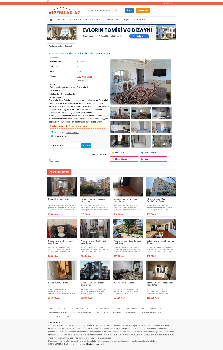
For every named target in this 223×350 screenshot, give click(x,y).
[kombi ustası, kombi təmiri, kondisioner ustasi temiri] (111, 1)
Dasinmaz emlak (56, 46)
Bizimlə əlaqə (170, 4)
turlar (69, 316)
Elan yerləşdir (142, 10)
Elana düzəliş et (122, 159)
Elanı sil (148, 159)
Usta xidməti (140, 19)
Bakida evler (54, 94)
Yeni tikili (61, 19)
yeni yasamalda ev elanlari (58, 312)
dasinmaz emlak (102, 312)
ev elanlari (62, 308)
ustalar (51, 308)
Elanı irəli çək (150, 152)
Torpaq (126, 19)
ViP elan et (119, 152)
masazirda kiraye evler (135, 308)
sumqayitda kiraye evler (82, 312)
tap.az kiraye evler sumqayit (151, 312)
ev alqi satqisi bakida (101, 308)
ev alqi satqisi (131, 312)
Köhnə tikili (75, 19)
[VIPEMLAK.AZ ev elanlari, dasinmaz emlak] (64, 11)
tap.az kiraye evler (55, 316)
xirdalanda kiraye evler (157, 308)
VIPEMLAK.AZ (54, 322)
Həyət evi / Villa (93, 19)
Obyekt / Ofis (112, 19)
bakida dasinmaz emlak (80, 308)
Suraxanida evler (68, 94)
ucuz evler (118, 308)
